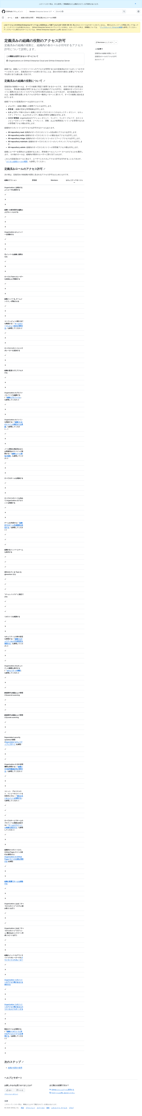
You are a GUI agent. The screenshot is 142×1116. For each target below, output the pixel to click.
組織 (16, 18)
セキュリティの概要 (14, 670)
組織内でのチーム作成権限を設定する (13, 525)
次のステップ (12, 1061)
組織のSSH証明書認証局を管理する (13, 769)
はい (10, 1090)
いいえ (21, 1090)
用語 (22, 1108)
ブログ (71, 1108)
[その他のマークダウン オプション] (116, 42)
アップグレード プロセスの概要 (111, 27)
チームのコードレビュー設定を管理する (13, 326)
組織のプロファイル (14, 397)
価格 (47, 1108)
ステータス (41, 1108)
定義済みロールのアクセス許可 (23, 168)
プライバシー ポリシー (11, 1094)
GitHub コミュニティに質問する (63, 1089)
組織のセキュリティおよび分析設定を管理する (13, 641)
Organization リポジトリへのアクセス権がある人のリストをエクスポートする (13, 1006)
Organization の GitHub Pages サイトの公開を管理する (13, 859)
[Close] (135, 3)
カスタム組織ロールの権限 (17, 161)
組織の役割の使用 (15, 1068)
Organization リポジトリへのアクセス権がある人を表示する (13, 982)
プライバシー (30, 1108)
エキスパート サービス (59, 1108)
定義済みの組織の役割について (23, 80)
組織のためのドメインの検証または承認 (13, 424)
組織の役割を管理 (27, 18)
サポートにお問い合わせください (63, 1093)
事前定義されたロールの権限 (46, 18)
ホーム (10, 18)
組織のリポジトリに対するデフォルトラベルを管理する (13, 1033)
